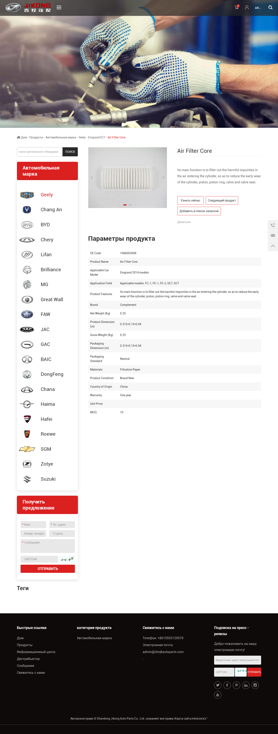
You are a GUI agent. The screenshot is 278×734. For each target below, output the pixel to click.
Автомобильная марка (61, 137)
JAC (45, 329)
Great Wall (52, 299)
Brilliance (51, 269)
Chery (47, 240)
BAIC (46, 359)
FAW (45, 314)
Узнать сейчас (190, 200)
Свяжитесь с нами (31, 673)
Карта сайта (183, 718)
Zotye (47, 464)
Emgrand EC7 (96, 137)
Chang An (51, 209)
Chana (48, 389)
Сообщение (25, 666)
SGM (46, 449)
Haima (48, 404)
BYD (45, 225)
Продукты (36, 137)
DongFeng (52, 374)
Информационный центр (36, 652)
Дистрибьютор (28, 659)
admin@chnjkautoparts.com (163, 652)
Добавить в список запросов (199, 211)
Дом (24, 137)
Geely (82, 137)
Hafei (46, 419)
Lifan (46, 254)
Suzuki (48, 479)
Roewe (48, 434)
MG (44, 284)
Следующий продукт (222, 200)
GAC (45, 344)
